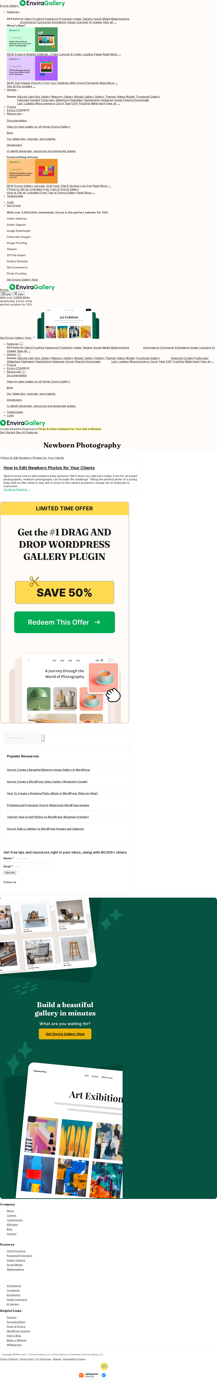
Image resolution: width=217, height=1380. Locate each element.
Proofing (84, 103)
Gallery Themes (105, 96)
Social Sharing (123, 100)
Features (12, 12)
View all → (110, 22)
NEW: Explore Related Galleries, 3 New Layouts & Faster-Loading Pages (54, 54)
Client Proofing (34, 19)
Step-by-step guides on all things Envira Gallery (38, 126)
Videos (120, 96)
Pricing (11, 107)
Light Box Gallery (39, 96)
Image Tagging (82, 19)
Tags (67, 103)
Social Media (101, 19)
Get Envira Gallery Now (22, 279)
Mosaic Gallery (84, 96)
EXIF (74, 103)
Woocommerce (45, 103)
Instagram (106, 100)
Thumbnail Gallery (147, 96)
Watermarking (120, 19)
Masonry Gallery (62, 96)
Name (9, 858)
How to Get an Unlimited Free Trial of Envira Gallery (41, 192)
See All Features (27, 432)
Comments (44, 22)
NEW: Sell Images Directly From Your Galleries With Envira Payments (53, 83)
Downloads (141, 100)
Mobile (130, 96)
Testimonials (15, 196)
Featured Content (28, 100)
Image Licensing (77, 22)
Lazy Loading (26, 103)
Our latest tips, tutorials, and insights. (31, 139)
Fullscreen (48, 100)
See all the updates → (21, 86)
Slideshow (62, 100)
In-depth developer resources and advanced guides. (41, 151)
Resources (14, 113)
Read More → (112, 54)
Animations (59, 22)
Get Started (7, 432)
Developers (14, 145)
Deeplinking (92, 100)
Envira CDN (14, 110)
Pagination (76, 100)
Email (8, 866)
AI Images (95, 22)
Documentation (17, 120)
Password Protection (59, 19)
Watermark (98, 103)
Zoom (60, 103)
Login (10, 202)
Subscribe (10, 872)
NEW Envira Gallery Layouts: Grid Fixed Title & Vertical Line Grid (49, 186)
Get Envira (14, 205)
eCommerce (28, 22)
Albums (22, 96)
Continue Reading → (17, 489)
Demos (11, 89)
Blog (10, 132)
